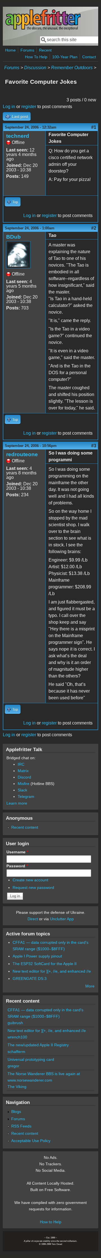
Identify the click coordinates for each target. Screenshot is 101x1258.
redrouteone (22, 454)
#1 (93, 127)
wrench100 (17, 1037)
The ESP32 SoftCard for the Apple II (45, 963)
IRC (21, 764)
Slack (22, 790)
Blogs (16, 1111)
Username (17, 852)
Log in (9, 106)
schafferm (16, 1051)
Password (17, 866)
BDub (13, 237)
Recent (45, 50)
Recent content (24, 827)
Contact (89, 57)
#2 (93, 228)
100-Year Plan (64, 57)
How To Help (36, 57)
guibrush (15, 1023)
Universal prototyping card (31, 1059)
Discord (24, 777)
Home (10, 50)
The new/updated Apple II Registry (38, 1045)
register (28, 106)
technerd (17, 136)
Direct (32, 919)
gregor (13, 1066)
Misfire (23, 783)
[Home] (43, 29)
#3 (93, 445)
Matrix (23, 770)
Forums (27, 50)
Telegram (26, 796)
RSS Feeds (21, 1126)
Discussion (35, 67)
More (90, 986)
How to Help (50, 1222)
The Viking (17, 1086)
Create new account (30, 880)
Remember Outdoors (72, 67)
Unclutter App (62, 919)
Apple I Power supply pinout (37, 956)
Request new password (33, 887)
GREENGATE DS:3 (30, 978)
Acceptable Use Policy (30, 1140)
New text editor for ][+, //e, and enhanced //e (52, 971)
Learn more (16, 803)
